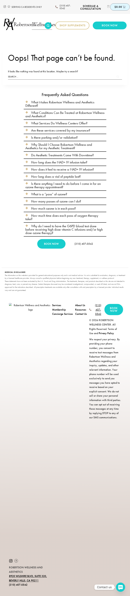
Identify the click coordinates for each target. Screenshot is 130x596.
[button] (65, 104)
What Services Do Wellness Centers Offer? (59, 123)
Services (56, 305)
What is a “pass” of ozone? (49, 194)
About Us (80, 305)
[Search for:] (65, 76)
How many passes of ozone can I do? (56, 201)
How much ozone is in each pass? (53, 208)
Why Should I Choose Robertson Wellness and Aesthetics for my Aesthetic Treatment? (58, 146)
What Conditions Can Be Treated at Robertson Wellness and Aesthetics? (64, 114)
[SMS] (120, 587)
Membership (59, 309)
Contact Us (81, 314)
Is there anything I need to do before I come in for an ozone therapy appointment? (63, 185)
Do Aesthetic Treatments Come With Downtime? (62, 155)
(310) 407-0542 (65, 7)
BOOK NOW (51, 244)
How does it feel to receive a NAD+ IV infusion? (62, 169)
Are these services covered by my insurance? (60, 130)
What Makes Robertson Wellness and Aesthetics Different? (59, 104)
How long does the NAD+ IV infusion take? (59, 162)
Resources (80, 309)
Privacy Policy (106, 333)
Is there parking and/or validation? (54, 137)
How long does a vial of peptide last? (56, 176)
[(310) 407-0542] (56, 7)
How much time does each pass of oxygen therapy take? (61, 217)
